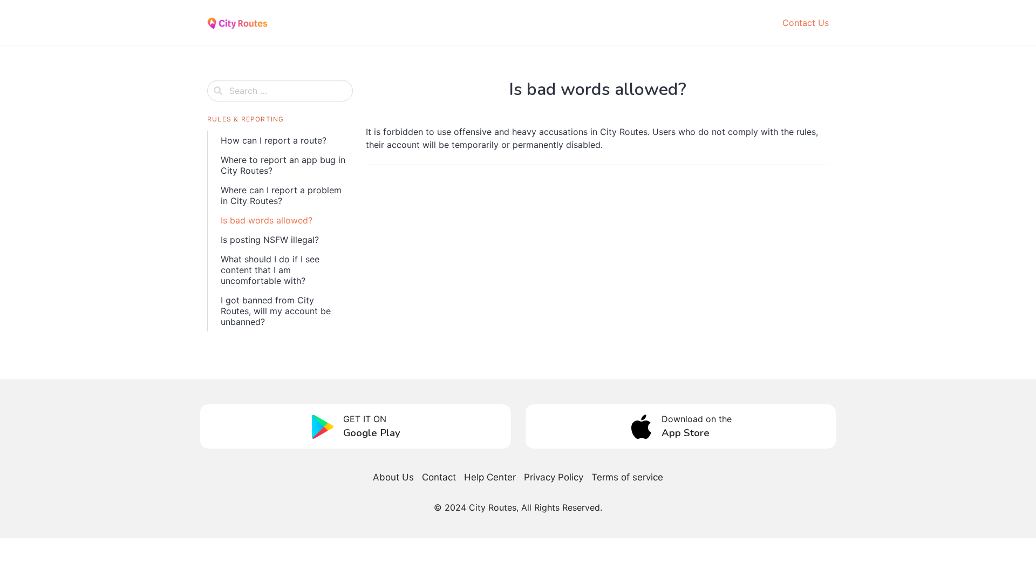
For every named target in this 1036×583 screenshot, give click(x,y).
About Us (393, 477)
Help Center (490, 477)
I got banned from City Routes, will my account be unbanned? (276, 311)
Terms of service (627, 477)
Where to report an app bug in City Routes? (283, 165)
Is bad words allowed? (266, 220)
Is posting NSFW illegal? (270, 239)
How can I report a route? (273, 140)
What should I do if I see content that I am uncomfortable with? (270, 270)
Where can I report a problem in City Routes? (281, 195)
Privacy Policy (553, 477)
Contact (439, 477)
